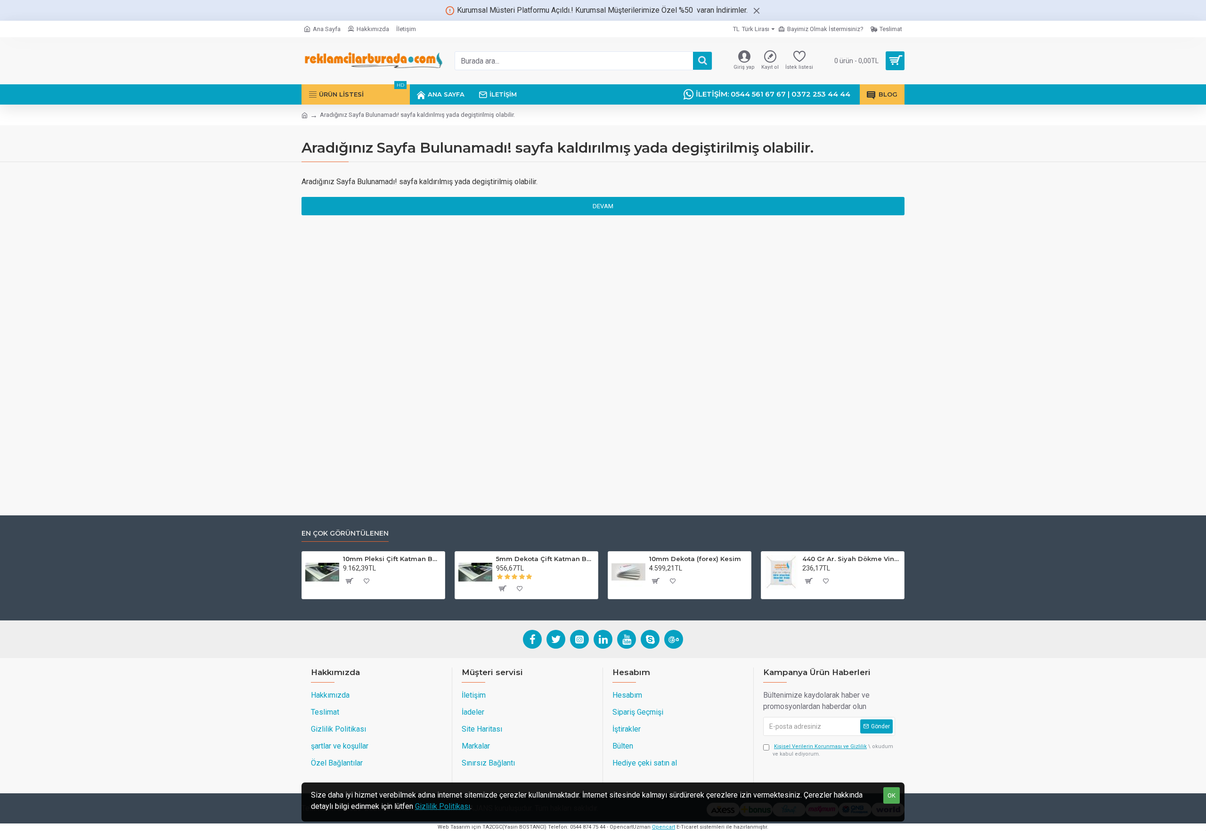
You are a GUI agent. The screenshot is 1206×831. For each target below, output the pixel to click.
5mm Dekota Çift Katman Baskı (545, 558)
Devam (603, 206)
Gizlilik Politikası (442, 806)
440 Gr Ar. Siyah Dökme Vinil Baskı (851, 558)
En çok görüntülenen (345, 534)
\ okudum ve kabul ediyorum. (833, 750)
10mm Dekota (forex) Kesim (695, 558)
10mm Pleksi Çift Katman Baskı (392, 558)
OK (892, 795)
